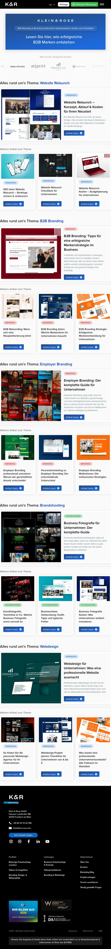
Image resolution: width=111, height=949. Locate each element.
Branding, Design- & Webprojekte (18, 876)
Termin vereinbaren (89, 882)
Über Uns (84, 862)
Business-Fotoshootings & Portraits (55, 863)
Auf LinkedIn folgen (23, 835)
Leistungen (49, 857)
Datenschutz (88, 931)
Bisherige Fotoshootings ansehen (20, 863)
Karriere (84, 867)
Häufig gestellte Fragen (91, 887)
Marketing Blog (87, 872)
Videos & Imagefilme (18, 870)
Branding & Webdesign (54, 875)
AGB (100, 931)
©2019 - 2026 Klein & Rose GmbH (22, 931)
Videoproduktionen (52, 870)
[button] (52, 4)
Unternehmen (86, 857)
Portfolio (12, 857)
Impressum (73, 931)
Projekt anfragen (87, 877)
